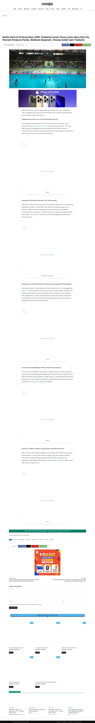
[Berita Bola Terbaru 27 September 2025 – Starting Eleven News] (18, 700)
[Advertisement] (47, 26)
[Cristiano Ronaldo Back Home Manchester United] (47, 668)
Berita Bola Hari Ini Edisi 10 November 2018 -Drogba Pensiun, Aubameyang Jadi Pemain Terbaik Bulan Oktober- (24, 580)
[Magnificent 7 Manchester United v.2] (74, 634)
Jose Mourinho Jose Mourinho (47, 275)
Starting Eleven (11, 44)
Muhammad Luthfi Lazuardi (14, 714)
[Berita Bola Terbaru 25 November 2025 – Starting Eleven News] (57, 700)
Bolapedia (70, 707)
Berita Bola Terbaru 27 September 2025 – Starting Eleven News (16, 711)
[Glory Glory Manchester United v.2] (21, 634)
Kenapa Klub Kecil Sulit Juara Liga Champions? (37, 710)
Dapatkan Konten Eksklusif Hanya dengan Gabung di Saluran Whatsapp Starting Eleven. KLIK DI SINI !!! (47, 530)
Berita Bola (5, 15)
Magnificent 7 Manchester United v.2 (69, 647)
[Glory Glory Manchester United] (47, 634)
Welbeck (47, 440)
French (47, 359)
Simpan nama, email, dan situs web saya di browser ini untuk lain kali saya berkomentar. (26, 604)
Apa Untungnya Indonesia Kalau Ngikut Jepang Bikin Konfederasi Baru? (75, 711)
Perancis (46, 539)
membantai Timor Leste (40, 126)
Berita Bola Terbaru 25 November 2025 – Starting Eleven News (55, 711)
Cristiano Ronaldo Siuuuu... (14, 682)
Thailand (47, 192)
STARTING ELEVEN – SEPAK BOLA (40, 194)
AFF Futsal (15, 539)
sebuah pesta (25, 290)
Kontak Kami (70, 721)
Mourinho (41, 539)
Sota (49, 714)
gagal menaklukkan (58, 460)
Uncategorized (32, 707)
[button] (81, 8)
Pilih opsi (11, 652)
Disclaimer (59, 721)
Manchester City (35, 539)
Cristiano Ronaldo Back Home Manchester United (45, 682)
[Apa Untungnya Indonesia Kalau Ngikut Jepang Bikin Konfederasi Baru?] (77, 700)
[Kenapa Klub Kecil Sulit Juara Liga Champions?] (38, 700)
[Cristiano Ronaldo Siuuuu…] (21, 668)
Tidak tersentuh (34, 214)
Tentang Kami (64, 721)
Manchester (28, 539)
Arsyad (30, 712)
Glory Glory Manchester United (41, 647)
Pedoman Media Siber (78, 721)
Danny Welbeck (21, 539)
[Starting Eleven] (5, 45)
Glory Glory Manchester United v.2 (16, 647)
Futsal (47, 521)
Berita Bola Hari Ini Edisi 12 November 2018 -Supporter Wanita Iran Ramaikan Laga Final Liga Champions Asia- (69, 580)
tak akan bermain (34, 381)
